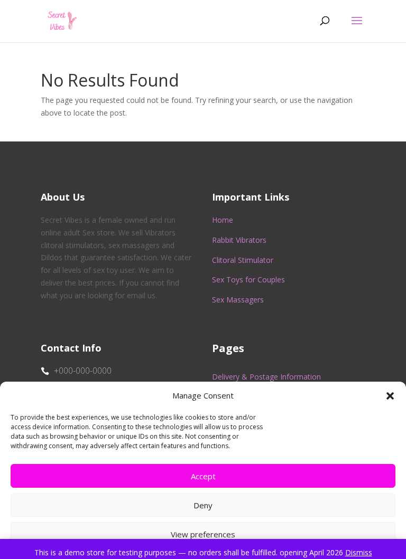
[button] (390, 396)
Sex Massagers (238, 300)
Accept (203, 476)
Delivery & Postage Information (266, 377)
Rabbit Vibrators (239, 240)
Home (222, 220)
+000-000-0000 (83, 370)
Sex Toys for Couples (248, 279)
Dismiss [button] (358, 552)
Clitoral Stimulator (242, 260)
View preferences (203, 534)
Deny (203, 505)
